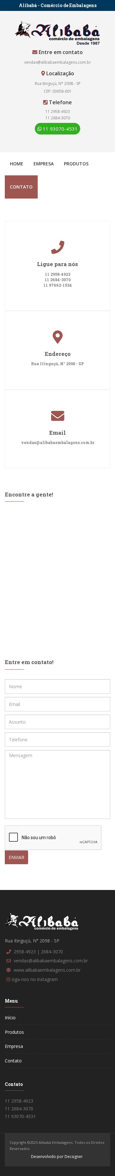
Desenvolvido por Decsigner (57, 1156)
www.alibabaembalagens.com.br (47, 970)
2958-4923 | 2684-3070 (38, 952)
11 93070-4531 (60, 128)
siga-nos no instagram (35, 979)
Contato (21, 187)
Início (10, 1017)
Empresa (44, 164)
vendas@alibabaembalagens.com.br (57, 62)
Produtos (76, 164)
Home (16, 164)
